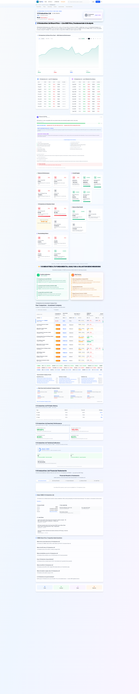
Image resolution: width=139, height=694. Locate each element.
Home (46, 1)
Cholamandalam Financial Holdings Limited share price (45, 380)
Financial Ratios (38, 6)
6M (93, 38)
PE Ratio (44, 6)
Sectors (39, 4)
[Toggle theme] (102, 2)
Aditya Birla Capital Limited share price (43, 381)
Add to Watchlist (57, 13)
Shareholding (50, 6)
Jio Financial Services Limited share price (87, 378)
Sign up (97, 1)
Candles (42, 38)
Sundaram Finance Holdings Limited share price (44, 378)
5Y (100, 38)
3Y (97, 38)
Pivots (52, 38)
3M (91, 38)
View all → (100, 374)
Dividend (55, 6)
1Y (95, 38)
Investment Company (45, 4)
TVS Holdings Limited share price (64, 378)
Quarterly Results (61, 6)
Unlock (58, 324)
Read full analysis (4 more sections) (70, 139)
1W (86, 38)
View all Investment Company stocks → (44, 401)
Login (93, 1)
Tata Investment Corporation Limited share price (44, 379)
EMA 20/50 (47, 38)
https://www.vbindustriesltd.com (54, 511)
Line (39, 38)
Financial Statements (69, 6)
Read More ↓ (39, 501)
